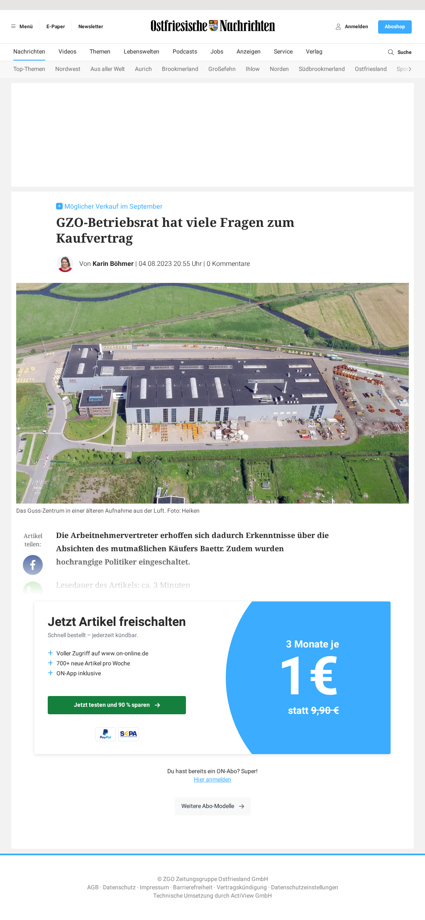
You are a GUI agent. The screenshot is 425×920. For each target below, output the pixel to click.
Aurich (143, 69)
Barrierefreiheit (192, 887)
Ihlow (253, 69)
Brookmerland (180, 69)
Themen (100, 51)
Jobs (216, 51)
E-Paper (55, 26)
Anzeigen (249, 51)
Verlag (314, 51)
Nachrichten (29, 51)
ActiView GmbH (251, 895)
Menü (25, 26)
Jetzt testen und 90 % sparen (112, 705)
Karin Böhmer (113, 264)
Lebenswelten (141, 51)
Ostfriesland (371, 69)
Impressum (154, 887)
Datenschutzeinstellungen (304, 887)
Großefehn (222, 69)
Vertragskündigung (242, 887)
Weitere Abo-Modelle (207, 806)
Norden (279, 69)
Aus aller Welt (107, 69)
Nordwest (68, 69)
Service (283, 51)
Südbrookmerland (322, 69)
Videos (67, 51)
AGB (93, 887)
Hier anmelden (212, 779)
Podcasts (185, 51)
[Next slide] (402, 69)
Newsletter (90, 26)
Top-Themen (29, 69)
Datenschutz (119, 887)
